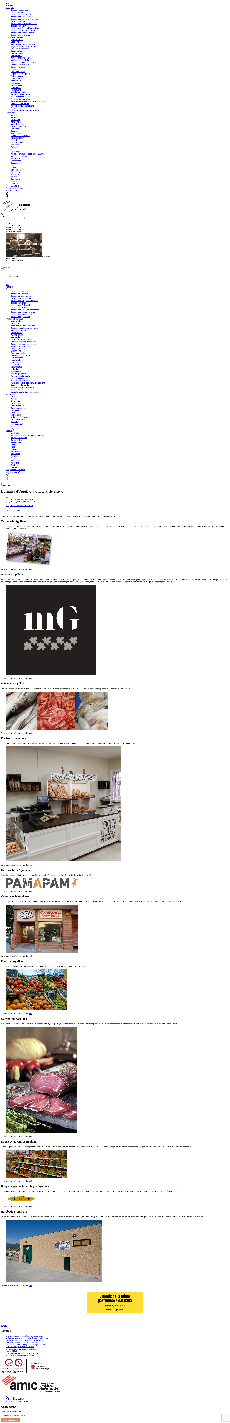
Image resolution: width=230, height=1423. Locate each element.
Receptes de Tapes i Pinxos (22, 33)
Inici (7, 3)
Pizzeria (14, 140)
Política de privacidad (15, 1399)
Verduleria (15, 181)
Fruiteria (14, 167)
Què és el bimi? (11, 1351)
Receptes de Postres (20, 26)
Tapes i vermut (17, 142)
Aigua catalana (17, 39)
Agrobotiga (15, 151)
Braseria (14, 117)
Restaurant (10, 113)
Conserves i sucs (18, 67)
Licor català (15, 83)
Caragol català (16, 51)
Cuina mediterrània (18, 126)
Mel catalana (16, 90)
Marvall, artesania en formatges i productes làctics (24, 1336)
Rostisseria (15, 179)
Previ (3, 1323)
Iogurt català (16, 81)
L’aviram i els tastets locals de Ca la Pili (21, 1349)
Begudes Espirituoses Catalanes (24, 46)
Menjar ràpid (16, 133)
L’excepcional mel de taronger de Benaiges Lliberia (25, 1345)
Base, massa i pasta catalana (23, 44)
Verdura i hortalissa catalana (22, 106)
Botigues (9, 149)
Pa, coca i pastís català (20, 94)
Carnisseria (15, 163)
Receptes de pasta (18, 21)
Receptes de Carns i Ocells (22, 17)
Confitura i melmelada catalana (23, 60)
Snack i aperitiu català (20, 103)
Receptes (10, 7)
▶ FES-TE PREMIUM (10, 1420)
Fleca (13, 165)
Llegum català (16, 85)
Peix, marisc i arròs (19, 138)
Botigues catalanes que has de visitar (19, 499)
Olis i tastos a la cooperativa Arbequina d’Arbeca (24, 1340)
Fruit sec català (17, 76)
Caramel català (17, 53)
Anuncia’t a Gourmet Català (17, 1401)
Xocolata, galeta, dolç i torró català (25, 110)
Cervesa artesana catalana (21, 58)
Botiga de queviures (19, 156)
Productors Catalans (14, 37)
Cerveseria (15, 119)
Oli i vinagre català (18, 92)
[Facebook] (7, 197)
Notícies (9, 5)
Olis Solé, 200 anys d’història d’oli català (21, 1342)
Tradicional (15, 145)
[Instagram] (7, 194)
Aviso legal (10, 1397)
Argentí (14, 115)
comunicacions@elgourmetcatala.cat (13, 1411)
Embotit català (16, 69)
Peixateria (15, 174)
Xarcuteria (15, 186)
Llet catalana (16, 87)
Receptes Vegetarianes (20, 35)
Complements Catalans (15, 188)
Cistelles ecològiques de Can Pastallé (20, 1347)
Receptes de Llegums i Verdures (24, 19)
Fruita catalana (17, 78)
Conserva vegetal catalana (21, 65)
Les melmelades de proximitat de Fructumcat (23, 1353)
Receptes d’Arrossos (19, 12)
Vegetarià (15, 147)
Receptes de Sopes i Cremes (23, 30)
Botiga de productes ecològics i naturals (27, 154)
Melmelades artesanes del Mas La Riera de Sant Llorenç (27, 1338)
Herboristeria (16, 170)
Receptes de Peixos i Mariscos (24, 23)
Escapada (15, 129)
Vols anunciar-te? (13, 190)
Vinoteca (14, 183)
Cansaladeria (16, 161)
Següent (4, 1326)
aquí (30, 569)
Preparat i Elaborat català (21, 97)
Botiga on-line (16, 158)
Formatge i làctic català (20, 74)
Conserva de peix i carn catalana (24, 62)
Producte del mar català (20, 99)
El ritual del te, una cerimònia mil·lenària (21, 1355)
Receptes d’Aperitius (19, 10)
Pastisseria (15, 172)
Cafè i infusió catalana (20, 49)
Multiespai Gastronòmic (20, 135)
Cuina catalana (16, 122)
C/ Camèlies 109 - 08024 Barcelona (13, 1415)
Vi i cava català (17, 108)
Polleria (14, 177)
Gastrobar (15, 131)
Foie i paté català (18, 71)
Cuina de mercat (17, 124)
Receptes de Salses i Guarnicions (25, 28)
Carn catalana (16, 55)
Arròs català (15, 42)
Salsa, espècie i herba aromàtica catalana (28, 101)
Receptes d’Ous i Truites (21, 14)
